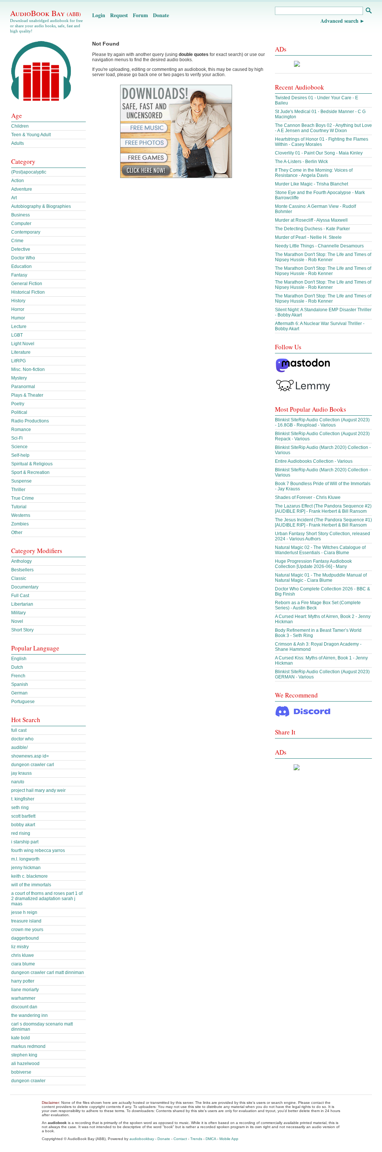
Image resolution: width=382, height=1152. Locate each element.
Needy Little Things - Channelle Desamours (319, 246)
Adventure (21, 189)
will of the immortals (31, 884)
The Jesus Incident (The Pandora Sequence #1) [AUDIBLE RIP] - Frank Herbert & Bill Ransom (323, 522)
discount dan (24, 1006)
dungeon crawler (28, 1080)
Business (20, 215)
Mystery (19, 378)
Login (98, 15)
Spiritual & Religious (32, 463)
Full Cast (20, 595)
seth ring (20, 807)
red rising (20, 833)
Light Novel (22, 343)
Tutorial (18, 506)
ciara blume (23, 964)
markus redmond (28, 1046)
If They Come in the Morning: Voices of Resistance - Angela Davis (314, 173)
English (18, 658)
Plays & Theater (27, 395)
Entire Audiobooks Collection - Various (314, 461)
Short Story (22, 630)
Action (17, 180)
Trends (196, 1139)
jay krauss (21, 773)
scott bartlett (23, 816)
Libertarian (22, 604)
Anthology (21, 561)
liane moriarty (25, 989)
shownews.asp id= (30, 756)
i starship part (24, 842)
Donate (161, 15)
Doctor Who (23, 257)
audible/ (19, 747)
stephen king (24, 1055)
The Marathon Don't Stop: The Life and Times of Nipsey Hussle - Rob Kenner (323, 257)
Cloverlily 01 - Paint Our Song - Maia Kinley (319, 153)
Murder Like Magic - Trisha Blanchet (311, 184)
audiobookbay (141, 1139)
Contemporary (25, 232)
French (18, 675)
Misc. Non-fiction (28, 369)
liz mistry (20, 946)
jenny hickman (26, 867)
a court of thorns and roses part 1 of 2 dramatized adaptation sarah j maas (46, 898)
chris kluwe (22, 955)
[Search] (368, 11)
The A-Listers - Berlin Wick (301, 161)
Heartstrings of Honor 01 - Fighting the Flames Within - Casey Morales (321, 142)
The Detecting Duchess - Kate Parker (312, 228)
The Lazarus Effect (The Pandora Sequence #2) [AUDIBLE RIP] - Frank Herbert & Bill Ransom (323, 508)
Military (18, 612)
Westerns (20, 515)
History (18, 300)
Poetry (17, 403)
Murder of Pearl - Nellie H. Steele (308, 237)
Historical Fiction (28, 292)
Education (21, 266)
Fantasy (19, 275)
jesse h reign (24, 912)
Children (20, 126)
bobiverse (21, 1072)
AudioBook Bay (45, 13)
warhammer (23, 998)
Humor (18, 318)
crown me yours (27, 929)
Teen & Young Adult (31, 134)
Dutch (17, 667)
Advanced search (339, 21)
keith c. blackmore (29, 876)
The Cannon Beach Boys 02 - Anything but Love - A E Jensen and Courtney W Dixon (323, 128)
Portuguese (23, 701)
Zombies (20, 524)
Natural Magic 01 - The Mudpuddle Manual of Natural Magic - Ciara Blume (321, 577)
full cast (18, 730)
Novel (17, 621)
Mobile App (228, 1139)
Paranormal (23, 386)
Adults (17, 143)
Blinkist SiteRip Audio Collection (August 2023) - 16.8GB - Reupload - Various (322, 422)
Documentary (24, 587)
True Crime (22, 498)
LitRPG (18, 360)
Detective (20, 249)
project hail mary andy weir (38, 790)
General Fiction (26, 283)
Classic (18, 578)
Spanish (19, 684)
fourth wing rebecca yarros (38, 850)
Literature (21, 352)
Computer (21, 223)
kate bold (20, 1037)
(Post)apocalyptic (28, 172)
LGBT (17, 335)
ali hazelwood (25, 1063)
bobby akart (23, 824)
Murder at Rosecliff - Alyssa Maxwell (311, 220)
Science (19, 446)
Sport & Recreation (30, 472)
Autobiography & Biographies (41, 206)
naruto (17, 781)
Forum (140, 15)
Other (16, 532)
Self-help (20, 455)
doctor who (22, 739)
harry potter (22, 981)
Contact (180, 1139)
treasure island (26, 921)
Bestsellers (22, 569)
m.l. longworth (25, 859)
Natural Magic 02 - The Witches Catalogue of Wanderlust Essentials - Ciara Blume (320, 550)
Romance (21, 429)
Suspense (21, 481)
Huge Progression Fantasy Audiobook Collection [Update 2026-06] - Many (313, 564)
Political (19, 412)
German (19, 693)
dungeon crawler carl (32, 764)
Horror (17, 309)
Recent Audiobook (299, 87)
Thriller (18, 489)
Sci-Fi (17, 438)
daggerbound (25, 938)
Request (119, 15)
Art (14, 197)
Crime (17, 240)
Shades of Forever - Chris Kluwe (308, 497)
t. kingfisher (22, 799)
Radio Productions (30, 421)
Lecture (18, 326)
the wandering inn (29, 1015)
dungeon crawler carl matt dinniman (47, 972)
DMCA (211, 1139)
